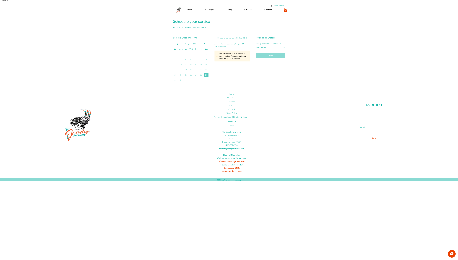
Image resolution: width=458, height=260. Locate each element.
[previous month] (177, 43)
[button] (209, 9)
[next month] (204, 43)
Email (362, 127)
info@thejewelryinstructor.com (231, 148)
